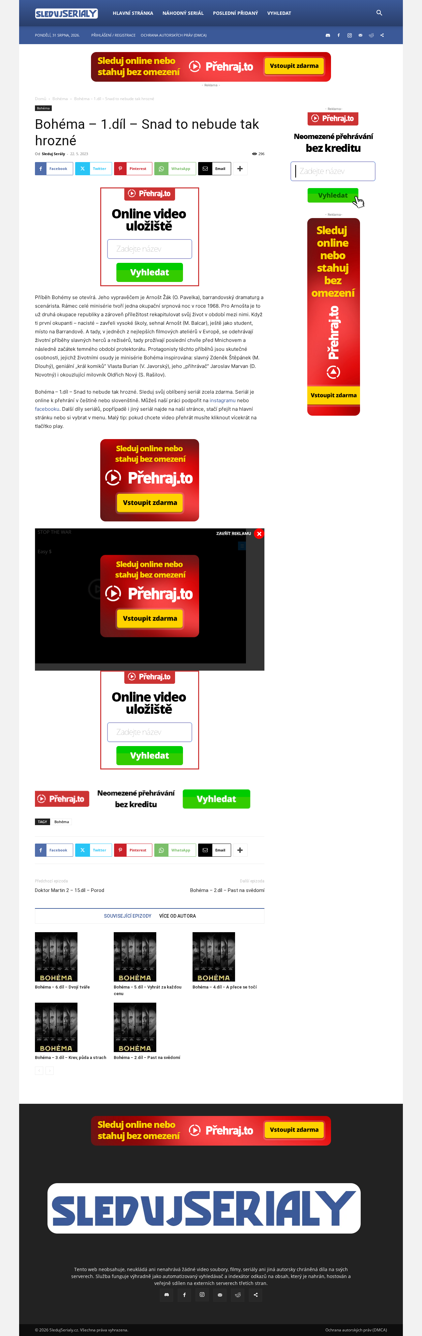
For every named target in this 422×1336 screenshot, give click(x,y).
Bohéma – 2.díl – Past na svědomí (227, 890)
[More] (240, 168)
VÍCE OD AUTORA (177, 916)
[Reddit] (371, 35)
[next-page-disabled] (49, 1071)
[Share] (382, 35)
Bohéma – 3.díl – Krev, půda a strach (70, 1057)
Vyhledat (279, 13)
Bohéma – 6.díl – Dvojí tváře (62, 987)
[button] (379, 14)
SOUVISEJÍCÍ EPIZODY (127, 916)
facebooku (47, 409)
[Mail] (360, 35)
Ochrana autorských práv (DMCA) (173, 35)
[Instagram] (349, 35)
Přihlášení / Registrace (113, 35)
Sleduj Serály (53, 153)
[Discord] (328, 35)
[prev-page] (39, 1071)
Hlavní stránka (133, 13)
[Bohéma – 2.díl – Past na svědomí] (150, 1027)
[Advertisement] (333, 457)
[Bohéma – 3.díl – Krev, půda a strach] (71, 1027)
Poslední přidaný (235, 13)
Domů (40, 98)
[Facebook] (339, 35)
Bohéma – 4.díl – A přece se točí (225, 987)
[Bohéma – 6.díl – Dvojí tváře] (71, 957)
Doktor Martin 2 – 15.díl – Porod (69, 890)
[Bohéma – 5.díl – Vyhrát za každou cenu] (150, 957)
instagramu (223, 400)
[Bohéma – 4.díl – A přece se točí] (228, 957)
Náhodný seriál (183, 13)
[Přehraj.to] (211, 67)
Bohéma (60, 98)
